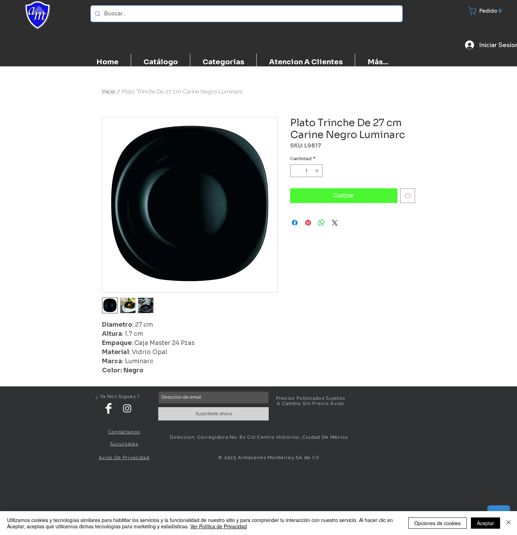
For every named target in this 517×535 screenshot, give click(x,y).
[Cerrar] (508, 523)
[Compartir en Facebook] (295, 222)
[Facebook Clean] (108, 408)
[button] (489, 11)
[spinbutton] (306, 171)
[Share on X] (335, 222)
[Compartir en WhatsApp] (321, 222)
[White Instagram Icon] (127, 408)
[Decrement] (295, 171)
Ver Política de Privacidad (218, 526)
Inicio (108, 91)
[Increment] (317, 171)
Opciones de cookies (437, 523)
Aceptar (485, 523)
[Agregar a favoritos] (407, 195)
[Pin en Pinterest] (308, 222)
